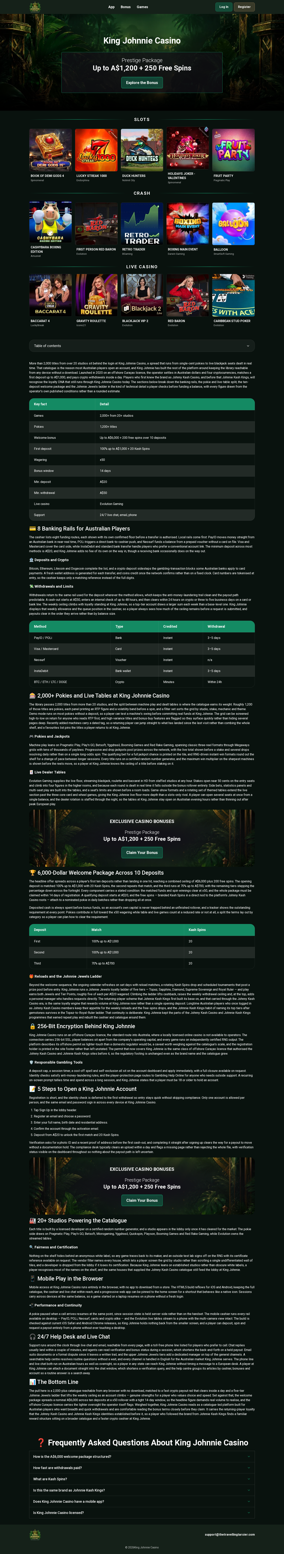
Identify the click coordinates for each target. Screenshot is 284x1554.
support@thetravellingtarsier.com (230, 1534)
